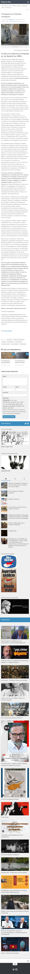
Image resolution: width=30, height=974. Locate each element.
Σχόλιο (5, 376)
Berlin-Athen (7, 330)
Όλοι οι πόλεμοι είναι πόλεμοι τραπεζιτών (11, 717)
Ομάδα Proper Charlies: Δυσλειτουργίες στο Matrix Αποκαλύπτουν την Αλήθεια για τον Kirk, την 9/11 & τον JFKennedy (18, 516)
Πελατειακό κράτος (5, 344)
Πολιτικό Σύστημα (14, 344)
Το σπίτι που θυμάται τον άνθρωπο (10, 854)
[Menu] (28, 2)
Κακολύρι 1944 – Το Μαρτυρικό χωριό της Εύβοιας (14, 872)
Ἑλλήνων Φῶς (6, 2)
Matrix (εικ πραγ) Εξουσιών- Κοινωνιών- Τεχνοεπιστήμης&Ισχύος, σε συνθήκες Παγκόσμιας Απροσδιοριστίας (14, 932)
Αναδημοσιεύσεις (6, 5)
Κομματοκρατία (10, 341)
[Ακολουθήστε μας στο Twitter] (25, 423)
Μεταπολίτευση (18, 341)
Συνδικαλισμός (23, 344)
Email (17, 387)
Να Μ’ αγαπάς (4, 817)
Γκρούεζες (4, 341)
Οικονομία (8, 7)
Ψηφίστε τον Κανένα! (13, 499)
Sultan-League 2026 (7, 446)
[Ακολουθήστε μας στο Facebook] (28, 423)
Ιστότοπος (5, 392)
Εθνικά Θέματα (16, 5)
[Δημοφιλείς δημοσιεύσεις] (5, 479)
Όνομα (5, 387)
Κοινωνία (24, 5)
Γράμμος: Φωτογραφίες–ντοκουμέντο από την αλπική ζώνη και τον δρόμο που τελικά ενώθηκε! (18, 485)
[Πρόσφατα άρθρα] (24, 479)
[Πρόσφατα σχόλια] (15, 479)
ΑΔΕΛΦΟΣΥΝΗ (5, 471)
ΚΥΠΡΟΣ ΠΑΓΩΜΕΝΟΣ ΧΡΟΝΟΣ (10, 799)
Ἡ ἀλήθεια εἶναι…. (13, 531)
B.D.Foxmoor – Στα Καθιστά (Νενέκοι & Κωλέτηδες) (14, 680)
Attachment (6, 398)
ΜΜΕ (3, 7)
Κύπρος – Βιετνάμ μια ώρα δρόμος (10, 953)
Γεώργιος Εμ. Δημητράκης (18, 339)
